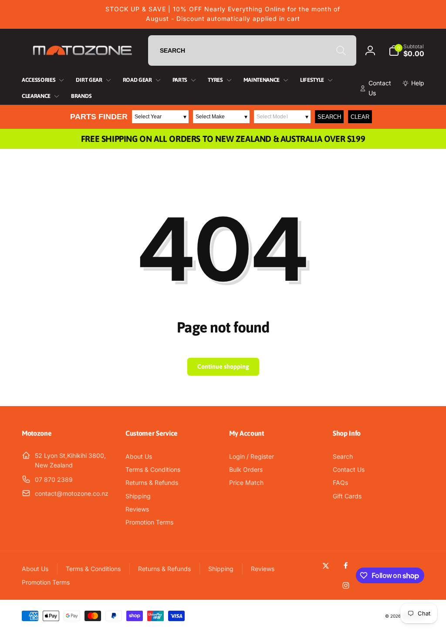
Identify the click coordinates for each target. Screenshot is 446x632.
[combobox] (252, 50)
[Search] (341, 50)
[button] (406, 50)
